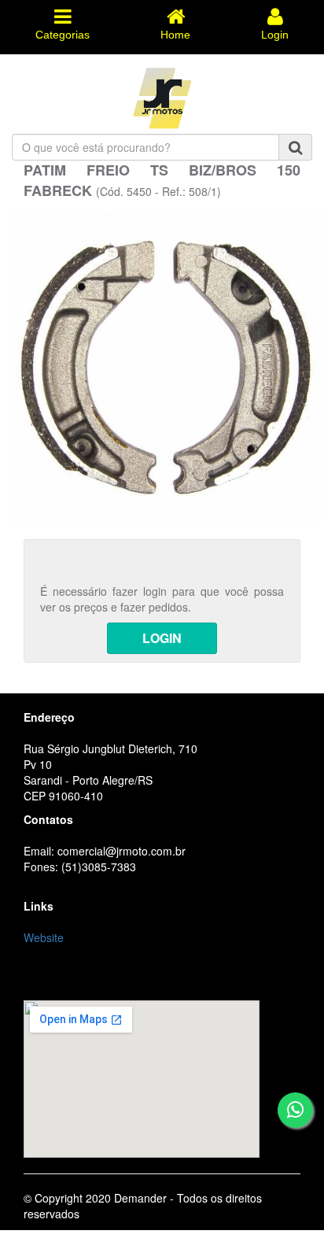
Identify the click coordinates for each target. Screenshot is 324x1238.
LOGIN (162, 638)
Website (44, 937)
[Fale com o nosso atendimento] (295, 1110)
